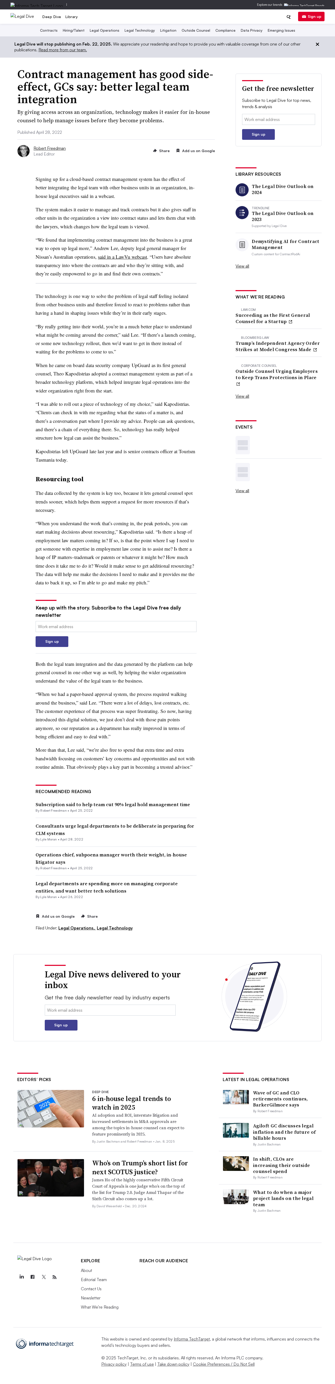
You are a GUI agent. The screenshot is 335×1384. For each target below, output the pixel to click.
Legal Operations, (77, 928)
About (86, 1270)
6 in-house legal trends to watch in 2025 (131, 1103)
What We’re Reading (100, 1307)
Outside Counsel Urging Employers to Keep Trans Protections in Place (277, 374)
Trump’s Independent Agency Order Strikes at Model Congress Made (278, 346)
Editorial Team (94, 1279)
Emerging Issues (281, 30)
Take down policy (173, 1364)
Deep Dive (51, 16)
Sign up (314, 16)
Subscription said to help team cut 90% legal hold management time (113, 804)
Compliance (225, 30)
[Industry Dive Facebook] (32, 1277)
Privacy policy (114, 1364)
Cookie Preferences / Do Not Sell (224, 1364)
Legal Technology (140, 30)
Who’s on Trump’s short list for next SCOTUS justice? (140, 1167)
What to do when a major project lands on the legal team (283, 1198)
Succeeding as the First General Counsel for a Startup (273, 318)
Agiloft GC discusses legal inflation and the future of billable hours (284, 1131)
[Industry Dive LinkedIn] (21, 1277)
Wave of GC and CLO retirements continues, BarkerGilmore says (280, 1098)
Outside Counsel (196, 30)
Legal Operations (104, 30)
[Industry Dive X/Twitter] (43, 1277)
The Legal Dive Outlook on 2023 (283, 216)
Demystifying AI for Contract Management (285, 244)
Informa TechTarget (192, 1339)
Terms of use (142, 1364)
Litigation (168, 30)
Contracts (49, 30)
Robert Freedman (50, 148)
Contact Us (91, 1288)
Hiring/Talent (74, 30)
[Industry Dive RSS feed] (54, 1277)
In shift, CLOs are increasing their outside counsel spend (281, 1165)
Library (71, 16)
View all (242, 266)
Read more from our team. (62, 49)
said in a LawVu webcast (122, 256)
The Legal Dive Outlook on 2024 (283, 189)
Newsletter (90, 1297)
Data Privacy (252, 30)
